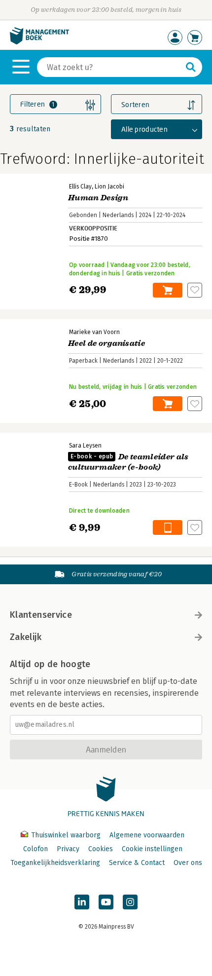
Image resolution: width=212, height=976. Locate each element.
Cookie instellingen (152, 849)
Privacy (68, 849)
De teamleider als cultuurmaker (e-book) (128, 462)
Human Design (98, 198)
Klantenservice (41, 614)
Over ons (188, 863)
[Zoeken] (190, 67)
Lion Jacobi (109, 186)
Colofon (35, 849)
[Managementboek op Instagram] (130, 902)
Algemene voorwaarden (146, 835)
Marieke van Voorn (94, 332)
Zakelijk (25, 637)
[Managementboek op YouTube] (106, 902)
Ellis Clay (80, 186)
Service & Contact (137, 863)
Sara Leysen (85, 445)
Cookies (100, 849)
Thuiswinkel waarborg (66, 835)
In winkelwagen (167, 290)
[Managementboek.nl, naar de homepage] (39, 42)
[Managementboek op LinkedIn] (81, 902)
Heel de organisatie (106, 343)
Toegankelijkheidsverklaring (55, 863)
